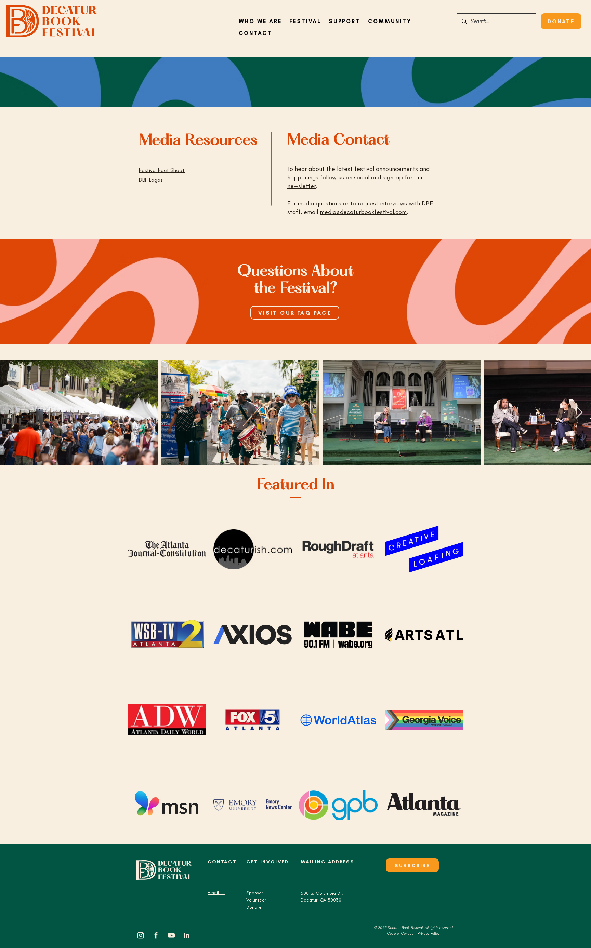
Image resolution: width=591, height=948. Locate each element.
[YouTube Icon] (171, 935)
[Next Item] (579, 412)
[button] (390, 21)
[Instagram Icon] (140, 935)
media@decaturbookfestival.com (363, 212)
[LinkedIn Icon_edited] (186, 935)
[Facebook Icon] (156, 935)
